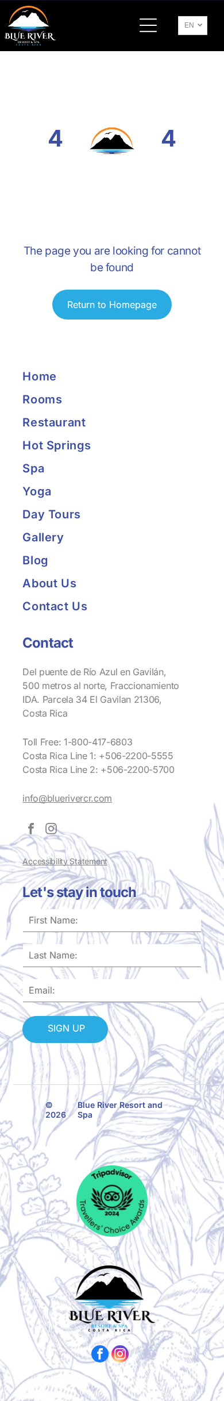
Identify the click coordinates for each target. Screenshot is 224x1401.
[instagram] (51, 830)
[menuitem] (67, 376)
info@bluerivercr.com (67, 798)
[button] (148, 25)
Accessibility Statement (64, 861)
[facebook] (31, 830)
